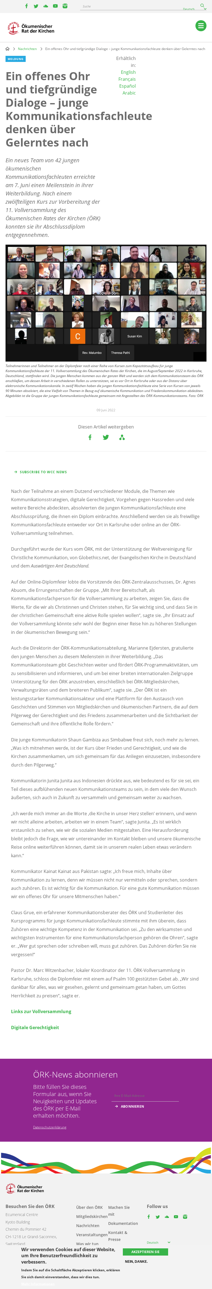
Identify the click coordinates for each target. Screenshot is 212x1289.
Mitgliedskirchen (92, 1216)
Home (7, 49)
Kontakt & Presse (117, 1236)
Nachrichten (27, 48)
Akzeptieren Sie (145, 1251)
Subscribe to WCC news (43, 472)
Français (127, 79)
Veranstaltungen (92, 1234)
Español (127, 86)
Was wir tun (87, 1243)
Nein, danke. (136, 1262)
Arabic (129, 93)
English (128, 72)
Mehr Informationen (38, 1284)
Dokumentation (123, 1223)
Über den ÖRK (89, 1207)
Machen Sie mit (119, 1211)
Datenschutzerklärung (49, 1127)
